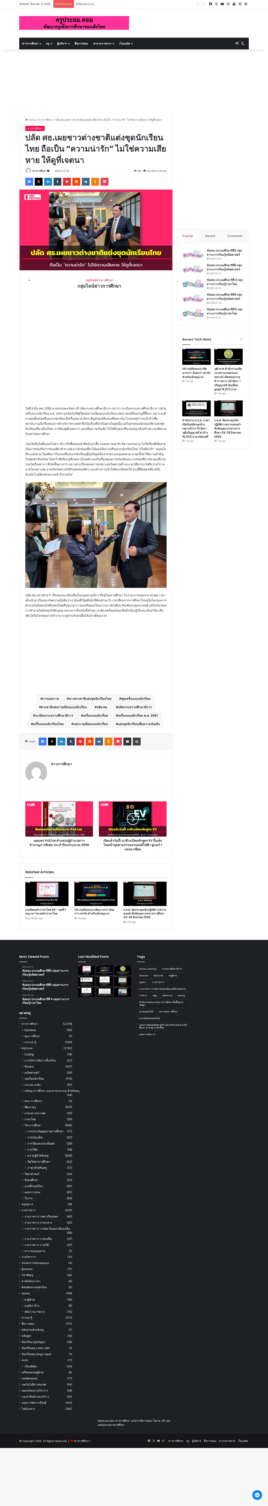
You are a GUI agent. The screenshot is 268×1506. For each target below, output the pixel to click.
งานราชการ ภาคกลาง (38, 1222)
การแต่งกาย (50, 699)
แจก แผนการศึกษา (168, 1011)
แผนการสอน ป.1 (147, 1034)
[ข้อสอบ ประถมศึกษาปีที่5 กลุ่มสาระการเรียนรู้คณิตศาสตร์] (193, 268)
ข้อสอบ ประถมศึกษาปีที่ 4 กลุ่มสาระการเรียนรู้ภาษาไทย (225, 282)
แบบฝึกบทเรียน (34, 1186)
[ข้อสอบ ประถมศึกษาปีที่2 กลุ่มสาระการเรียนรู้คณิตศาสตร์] (193, 254)
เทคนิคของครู (29, 1378)
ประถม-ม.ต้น (33, 1084)
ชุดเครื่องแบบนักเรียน (135, 699)
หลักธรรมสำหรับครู (33, 1329)
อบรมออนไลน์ (146, 1011)
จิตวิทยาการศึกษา (38, 1162)
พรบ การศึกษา (33, 1101)
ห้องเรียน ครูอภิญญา (34, 1342)
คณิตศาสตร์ (32, 1072)
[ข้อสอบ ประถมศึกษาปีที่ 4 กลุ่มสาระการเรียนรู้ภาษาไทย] (193, 283)
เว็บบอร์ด (124, 43)
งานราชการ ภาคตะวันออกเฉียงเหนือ (47, 1228)
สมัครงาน (167, 995)
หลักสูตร (26, 1335)
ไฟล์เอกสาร (28, 1408)
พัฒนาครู (30, 1107)
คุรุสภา (142, 982)
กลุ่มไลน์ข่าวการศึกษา (99, 280)
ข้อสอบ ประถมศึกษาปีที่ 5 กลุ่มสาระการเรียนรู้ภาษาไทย (224, 311)
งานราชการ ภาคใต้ (37, 1244)
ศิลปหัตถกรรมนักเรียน (34, 1287)
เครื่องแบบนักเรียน (95, 715)
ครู (47, 43)
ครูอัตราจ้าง (32, 1305)
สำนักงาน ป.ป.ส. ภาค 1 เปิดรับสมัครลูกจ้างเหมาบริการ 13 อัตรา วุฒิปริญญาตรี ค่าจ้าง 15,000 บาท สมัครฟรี (196, 428)
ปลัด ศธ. (102, 707)
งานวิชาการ (29, 1256)
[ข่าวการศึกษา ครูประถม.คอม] (74, 23)
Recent (210, 236)
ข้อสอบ (29, 1066)
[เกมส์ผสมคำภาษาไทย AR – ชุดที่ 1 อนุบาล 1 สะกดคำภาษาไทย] (46, 894)
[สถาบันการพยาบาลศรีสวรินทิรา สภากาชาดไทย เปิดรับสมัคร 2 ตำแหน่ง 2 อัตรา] (104, 981)
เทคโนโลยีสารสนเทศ (34, 1384)
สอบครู (26, 1293)
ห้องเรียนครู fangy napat (36, 1354)
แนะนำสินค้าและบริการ (35, 1396)
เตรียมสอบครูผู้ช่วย (33, 1372)
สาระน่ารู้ (30, 1042)
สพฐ (155, 995)
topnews (30, 1030)
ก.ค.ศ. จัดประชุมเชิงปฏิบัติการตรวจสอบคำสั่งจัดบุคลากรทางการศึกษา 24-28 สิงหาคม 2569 (144, 913)
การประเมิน (34, 1137)
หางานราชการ (102, 43)
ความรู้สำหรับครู (37, 1155)
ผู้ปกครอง (27, 1269)
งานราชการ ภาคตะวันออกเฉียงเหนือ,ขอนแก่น (162, 988)
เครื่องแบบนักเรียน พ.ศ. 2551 (138, 715)
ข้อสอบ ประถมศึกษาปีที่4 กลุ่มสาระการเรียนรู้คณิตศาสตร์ (224, 297)
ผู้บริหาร (62, 43)
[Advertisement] (134, 78)
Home (32, 119)
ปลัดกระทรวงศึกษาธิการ (135, 707)
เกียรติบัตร (31, 1366)
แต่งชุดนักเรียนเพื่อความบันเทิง (139, 724)
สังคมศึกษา (31, 1180)
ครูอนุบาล (27, 1204)
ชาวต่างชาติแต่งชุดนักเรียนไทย (90, 699)
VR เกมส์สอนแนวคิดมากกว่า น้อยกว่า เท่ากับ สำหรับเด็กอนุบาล (94, 911)
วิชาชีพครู (27, 1275)
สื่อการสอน (81, 43)
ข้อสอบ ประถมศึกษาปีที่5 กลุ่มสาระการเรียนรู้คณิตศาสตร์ (224, 267)
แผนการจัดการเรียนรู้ (34, 1402)
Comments (234, 236)
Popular (187, 236)
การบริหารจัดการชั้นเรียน (40, 1060)
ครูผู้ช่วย (30, 1299)
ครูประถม (27, 1048)
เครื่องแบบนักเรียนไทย (48, 724)
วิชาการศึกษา (33, 1125)
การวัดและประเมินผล (41, 1143)
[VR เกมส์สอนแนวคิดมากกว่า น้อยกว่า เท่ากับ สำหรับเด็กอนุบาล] (96, 894)
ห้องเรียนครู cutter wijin (36, 1348)
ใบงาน (29, 1198)
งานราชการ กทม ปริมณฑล (41, 1216)
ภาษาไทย (30, 1119)
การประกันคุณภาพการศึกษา (45, 1131)
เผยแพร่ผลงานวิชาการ (35, 1390)
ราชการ (143, 995)
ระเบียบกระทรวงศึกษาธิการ (54, 715)
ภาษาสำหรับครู (37, 1168)
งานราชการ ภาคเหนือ (38, 1238)
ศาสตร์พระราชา (31, 1281)
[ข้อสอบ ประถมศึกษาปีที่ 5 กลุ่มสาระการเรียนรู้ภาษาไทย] (193, 313)
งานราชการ (29, 1210)
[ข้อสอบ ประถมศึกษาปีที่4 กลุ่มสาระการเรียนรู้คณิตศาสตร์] (193, 298)
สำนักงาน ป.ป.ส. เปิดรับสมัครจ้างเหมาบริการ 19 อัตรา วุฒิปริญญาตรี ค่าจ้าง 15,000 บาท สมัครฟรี (130, 3)
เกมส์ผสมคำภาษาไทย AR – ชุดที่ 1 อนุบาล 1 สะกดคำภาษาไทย (45, 911)
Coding (29, 1054)
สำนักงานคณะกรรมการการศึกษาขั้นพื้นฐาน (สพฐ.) (161, 1003)
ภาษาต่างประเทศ (35, 1113)
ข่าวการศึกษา (30, 43)
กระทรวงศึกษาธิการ (172, 968)
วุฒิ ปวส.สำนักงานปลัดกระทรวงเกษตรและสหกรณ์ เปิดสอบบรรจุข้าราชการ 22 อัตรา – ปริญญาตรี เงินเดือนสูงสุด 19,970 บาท (228, 379)
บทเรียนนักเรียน (34, 1078)
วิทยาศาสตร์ (32, 1174)
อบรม (25, 1360)
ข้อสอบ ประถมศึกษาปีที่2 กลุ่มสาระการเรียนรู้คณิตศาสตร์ (224, 253)
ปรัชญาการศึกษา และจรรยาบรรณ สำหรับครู (52, 1090)
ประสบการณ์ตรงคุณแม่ (35, 1263)
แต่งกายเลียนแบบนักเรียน (90, 724)
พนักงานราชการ (35, 1311)
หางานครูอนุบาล (35, 1251)
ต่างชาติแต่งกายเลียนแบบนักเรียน (64, 707)
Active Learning (147, 968)
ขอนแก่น (143, 975)
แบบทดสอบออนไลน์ (149, 1018)
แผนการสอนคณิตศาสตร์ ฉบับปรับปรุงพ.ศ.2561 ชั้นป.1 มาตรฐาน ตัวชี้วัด (163, 1026)
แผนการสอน (32, 1192)
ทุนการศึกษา (32, 1036)
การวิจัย (32, 1149)
